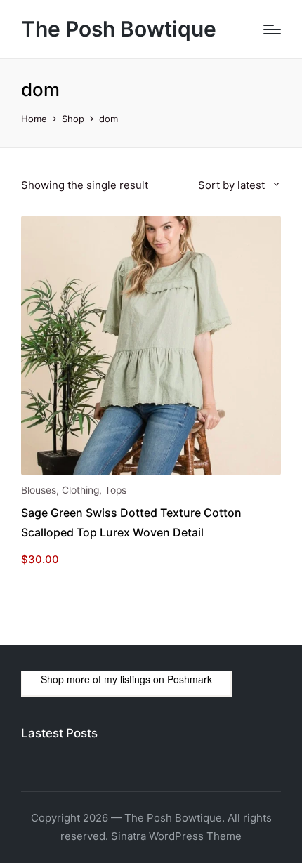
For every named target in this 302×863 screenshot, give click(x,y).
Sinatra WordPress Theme (176, 836)
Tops (115, 490)
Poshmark (189, 679)
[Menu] (272, 29)
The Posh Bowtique (118, 29)
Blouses (38, 490)
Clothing (80, 490)
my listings (127, 679)
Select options (151, 474)
